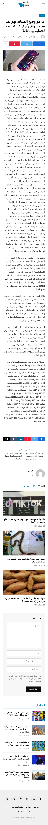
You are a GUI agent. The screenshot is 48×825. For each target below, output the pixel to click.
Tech (42, 15)
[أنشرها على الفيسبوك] (39, 43)
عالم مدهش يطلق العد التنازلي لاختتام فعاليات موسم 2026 (18, 713)
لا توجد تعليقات (16, 37)
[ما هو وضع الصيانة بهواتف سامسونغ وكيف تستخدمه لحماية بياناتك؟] (24, 60)
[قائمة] (43, 4)
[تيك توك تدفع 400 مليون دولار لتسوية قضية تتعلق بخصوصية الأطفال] (24, 503)
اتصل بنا (28, 807)
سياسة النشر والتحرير (24, 811)
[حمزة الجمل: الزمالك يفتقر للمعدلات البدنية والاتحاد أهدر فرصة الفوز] (38, 760)
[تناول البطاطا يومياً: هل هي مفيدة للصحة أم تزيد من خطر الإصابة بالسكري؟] (24, 582)
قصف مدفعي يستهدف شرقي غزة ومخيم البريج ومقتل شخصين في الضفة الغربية (16, 729)
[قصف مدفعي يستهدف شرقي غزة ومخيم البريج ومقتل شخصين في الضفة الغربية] (38, 730)
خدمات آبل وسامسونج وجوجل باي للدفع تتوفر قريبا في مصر (34, 456)
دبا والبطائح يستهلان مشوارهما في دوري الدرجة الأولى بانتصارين (16, 743)
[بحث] (4, 4)
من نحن (36, 807)
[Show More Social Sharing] (5, 43)
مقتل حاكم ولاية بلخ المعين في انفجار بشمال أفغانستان (13, 456)
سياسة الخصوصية (17, 807)
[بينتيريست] (14, 43)
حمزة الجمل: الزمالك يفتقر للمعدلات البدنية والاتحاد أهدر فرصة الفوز (16, 759)
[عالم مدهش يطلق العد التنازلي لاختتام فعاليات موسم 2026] (38, 716)
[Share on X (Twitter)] (27, 43)
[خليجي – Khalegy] (23, 4)
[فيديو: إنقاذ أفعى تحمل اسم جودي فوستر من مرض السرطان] (24, 543)
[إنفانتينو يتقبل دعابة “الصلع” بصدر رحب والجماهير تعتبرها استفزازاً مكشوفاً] (38, 775)
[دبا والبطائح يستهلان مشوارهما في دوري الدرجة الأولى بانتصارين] (38, 746)
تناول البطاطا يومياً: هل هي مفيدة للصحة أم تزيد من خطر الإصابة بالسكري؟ (25, 600)
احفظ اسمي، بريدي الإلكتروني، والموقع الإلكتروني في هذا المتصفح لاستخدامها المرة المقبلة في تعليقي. (24, 678)
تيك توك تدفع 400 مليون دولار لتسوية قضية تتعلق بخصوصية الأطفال (24, 521)
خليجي (37, 37)
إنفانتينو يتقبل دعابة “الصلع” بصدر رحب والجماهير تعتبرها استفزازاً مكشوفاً (17, 774)
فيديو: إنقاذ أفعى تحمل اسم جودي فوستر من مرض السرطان (26, 560)
